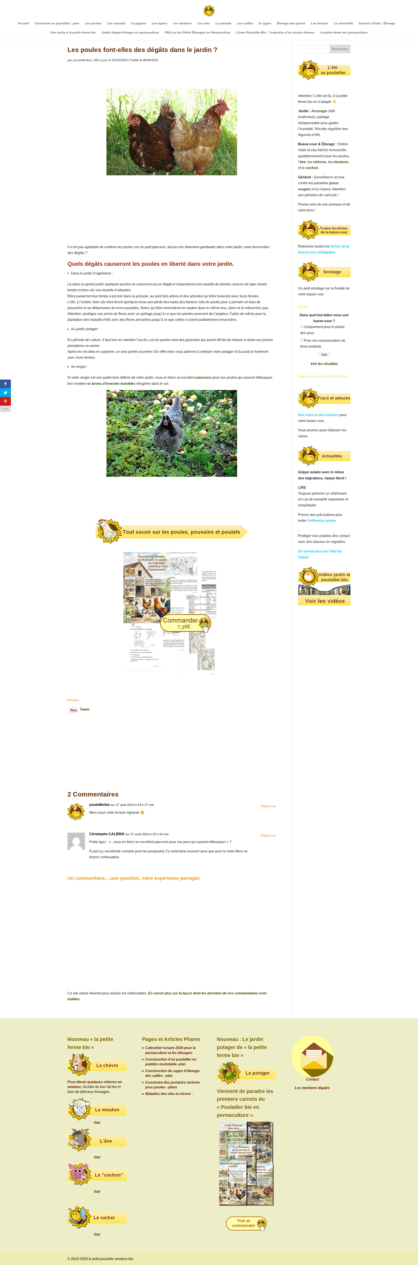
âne (303, 162)
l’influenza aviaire (321, 520)
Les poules (93, 23)
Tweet (84, 709)
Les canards (116, 23)
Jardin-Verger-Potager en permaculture (130, 32)
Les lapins (159, 23)
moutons (341, 162)
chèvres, (320, 162)
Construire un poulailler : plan (57, 23)
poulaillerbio (82, 60)
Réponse (268, 806)
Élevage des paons (291, 23)
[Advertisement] (171, 211)
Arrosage (319, 111)
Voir (97, 1122)
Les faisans (319, 23)
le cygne (265, 23)
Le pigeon (138, 23)
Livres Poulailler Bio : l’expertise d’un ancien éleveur (275, 32)
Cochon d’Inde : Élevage (377, 23)
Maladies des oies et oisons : (169, 1094)
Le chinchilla (343, 23)
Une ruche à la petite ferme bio (73, 32)
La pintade (223, 23)
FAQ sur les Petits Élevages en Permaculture (198, 32)
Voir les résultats (324, 364)
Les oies (203, 23)
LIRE (302, 487)
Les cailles (245, 23)
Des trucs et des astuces (318, 415)
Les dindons (182, 23)
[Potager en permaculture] (246, 1073)
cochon (311, 168)
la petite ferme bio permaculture (343, 32)
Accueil (23, 23)
